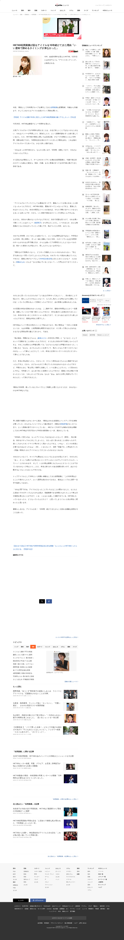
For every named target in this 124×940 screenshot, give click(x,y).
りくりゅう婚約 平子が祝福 (22, 652)
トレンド (53, 10)
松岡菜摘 (54, 107)
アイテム (83, 906)
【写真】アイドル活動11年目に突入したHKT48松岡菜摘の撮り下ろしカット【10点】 (45, 117)
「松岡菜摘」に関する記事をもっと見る (64, 799)
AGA (59, 911)
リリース (100, 871)
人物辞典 (100, 882)
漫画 (78, 10)
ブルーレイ (85, 300)
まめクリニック (56, 906)
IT (45, 879)
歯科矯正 (102, 908)
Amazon (85, 335)
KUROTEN (25, 906)
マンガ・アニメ (49, 874)
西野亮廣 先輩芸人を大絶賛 (22, 667)
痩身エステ (65, 911)
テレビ (107, 300)
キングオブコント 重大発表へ (23, 658)
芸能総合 (26, 871)
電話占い (95, 906)
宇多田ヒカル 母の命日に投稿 (23, 676)
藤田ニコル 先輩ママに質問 (22, 655)
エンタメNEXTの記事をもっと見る (66, 637)
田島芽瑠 (63, 424)
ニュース (14, 10)
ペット (57, 879)
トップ (16, 646)
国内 (22, 10)
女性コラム (69, 874)
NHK (42, 259)
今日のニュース (107, 10)
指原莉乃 (38, 223)
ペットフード (52, 911)
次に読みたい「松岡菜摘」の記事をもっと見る (62, 856)
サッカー (36, 876)
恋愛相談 (62, 908)
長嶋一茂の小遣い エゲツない (23, 664)
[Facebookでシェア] (49, 601)
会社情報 (40, 923)
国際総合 (15, 885)
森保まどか (42, 338)
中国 (14, 887)
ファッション (49, 884)
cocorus (49, 908)
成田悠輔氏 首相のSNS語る (22, 673)
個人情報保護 (68, 923)
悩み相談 (55, 908)
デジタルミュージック (93, 300)
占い (67, 908)
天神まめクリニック (67, 906)
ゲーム (47, 876)
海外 (29, 10)
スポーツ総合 (38, 871)
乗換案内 (90, 908)
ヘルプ (100, 887)
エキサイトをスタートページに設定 (62, 918)
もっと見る (106, 290)
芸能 (35, 10)
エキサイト (108, 5)
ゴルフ (36, 879)
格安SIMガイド (19, 908)
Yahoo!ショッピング (103, 335)
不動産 (97, 908)
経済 (14, 874)
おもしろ (62, 10)
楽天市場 (92, 335)
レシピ (78, 908)
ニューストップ (99, 5)
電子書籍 (72, 911)
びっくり (58, 871)
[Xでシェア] (42, 601)
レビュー (47, 871)
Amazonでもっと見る (102, 324)
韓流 (25, 882)
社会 (14, 871)
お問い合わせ (82, 923)
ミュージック (100, 300)
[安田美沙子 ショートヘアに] (61, 661)
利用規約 (46, 923)
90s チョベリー (70, 882)
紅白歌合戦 (48, 259)
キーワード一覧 (102, 879)
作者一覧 (100, 874)
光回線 (26, 908)
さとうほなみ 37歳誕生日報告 (23, 679)
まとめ (15, 879)
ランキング (95, 10)
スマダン (68, 871)
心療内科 (77, 906)
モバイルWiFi (41, 908)
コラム (71, 10)
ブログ (90, 906)
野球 (35, 874)
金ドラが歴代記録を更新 (21, 670)
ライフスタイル (70, 876)
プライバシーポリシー (57, 923)
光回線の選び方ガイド (36, 906)
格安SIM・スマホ (105, 906)
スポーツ (44, 10)
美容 (108, 908)
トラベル (68, 879)
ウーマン (72, 908)
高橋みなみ (20, 262)
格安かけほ (33, 908)
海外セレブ (27, 879)
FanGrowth (47, 906)
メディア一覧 (102, 876)
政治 (14, 876)
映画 (25, 874)
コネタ (57, 874)
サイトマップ (102, 884)
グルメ (47, 882)
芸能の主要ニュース (71, 681)
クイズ (86, 10)
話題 (78, 874)
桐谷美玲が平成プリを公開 (22, 661)
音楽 (25, 876)
